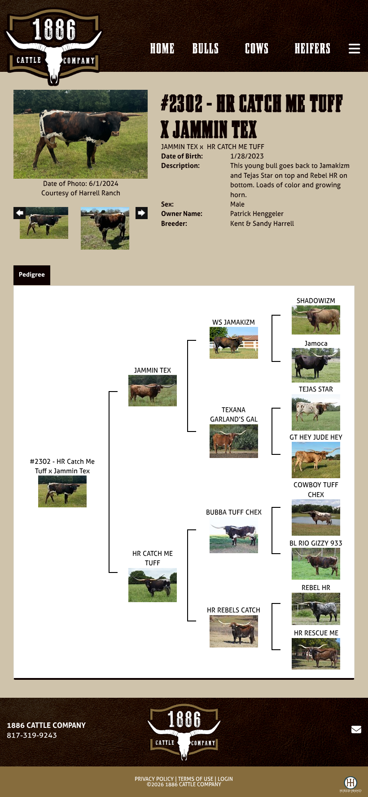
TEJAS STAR (316, 389)
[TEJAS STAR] (316, 411)
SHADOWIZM (316, 300)
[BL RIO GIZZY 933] (316, 563)
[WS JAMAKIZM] (234, 342)
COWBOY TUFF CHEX (316, 489)
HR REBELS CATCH (233, 610)
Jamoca (316, 343)
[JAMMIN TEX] (152, 390)
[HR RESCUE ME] (316, 653)
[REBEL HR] (316, 608)
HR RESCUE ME (316, 633)
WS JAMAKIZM (233, 322)
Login (225, 779)
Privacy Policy (154, 779)
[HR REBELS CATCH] (234, 630)
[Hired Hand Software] (350, 786)
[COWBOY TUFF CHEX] (316, 516)
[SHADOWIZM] (316, 319)
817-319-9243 (32, 735)
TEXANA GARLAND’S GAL (234, 414)
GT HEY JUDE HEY (315, 437)
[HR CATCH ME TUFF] (152, 584)
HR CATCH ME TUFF (235, 146)
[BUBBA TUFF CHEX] (234, 534)
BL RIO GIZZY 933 (315, 543)
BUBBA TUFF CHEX (234, 512)
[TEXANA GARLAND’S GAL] (234, 440)
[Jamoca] (316, 365)
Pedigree (32, 274)
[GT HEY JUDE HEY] (316, 459)
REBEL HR (316, 587)
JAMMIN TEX (179, 146)
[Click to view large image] (80, 133)
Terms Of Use (195, 779)
